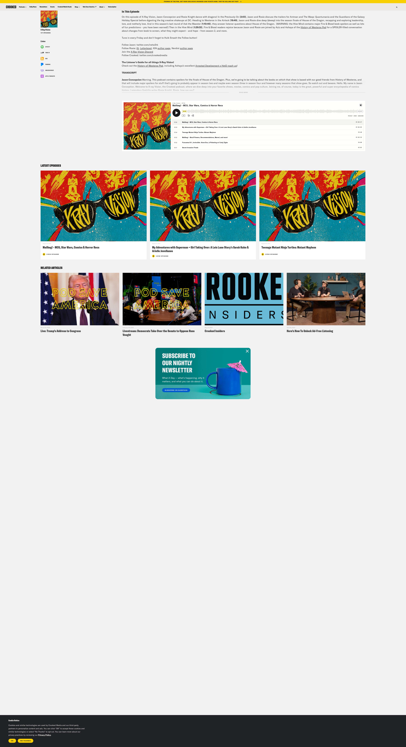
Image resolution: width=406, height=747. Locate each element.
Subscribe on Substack (176, 390)
